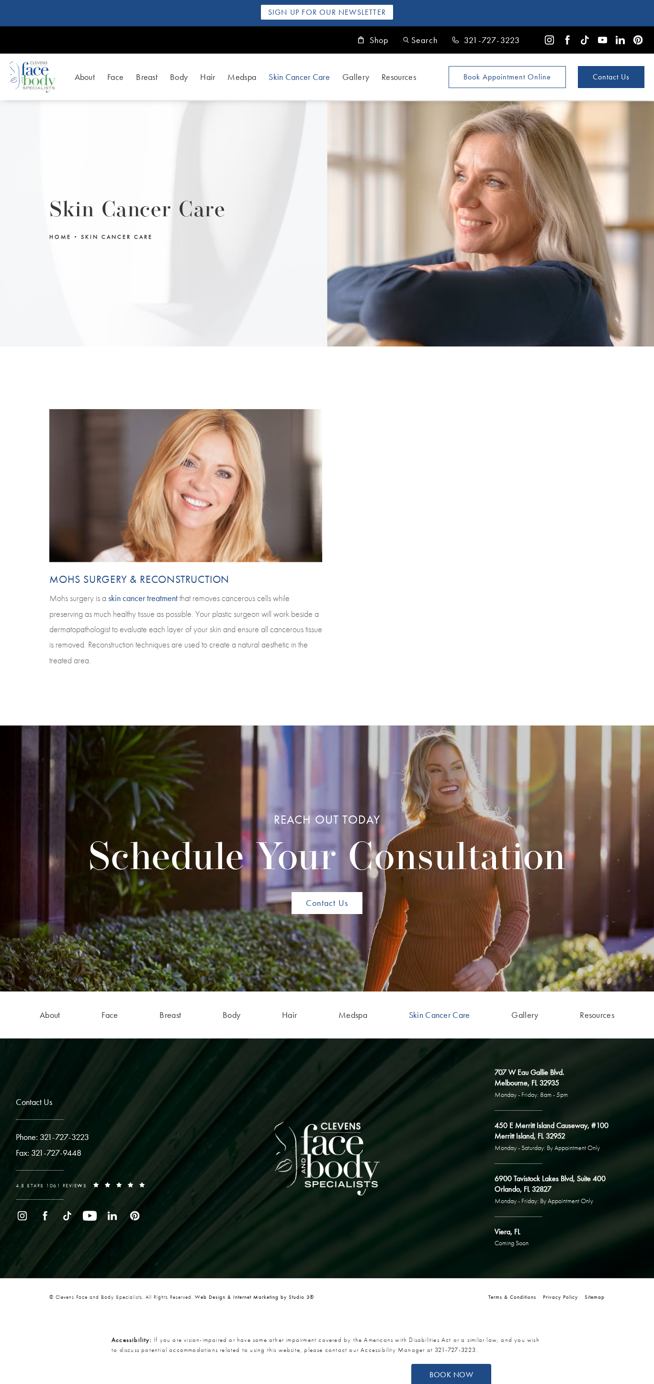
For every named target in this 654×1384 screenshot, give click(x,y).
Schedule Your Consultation (327, 846)
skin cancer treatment (143, 597)
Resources (399, 76)
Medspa (241, 76)
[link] (486, 40)
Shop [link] (379, 40)
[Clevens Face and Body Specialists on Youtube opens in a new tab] (602, 39)
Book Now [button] (451, 1375)
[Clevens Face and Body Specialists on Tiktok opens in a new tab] (584, 39)
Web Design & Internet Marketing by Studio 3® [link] (254, 1297)
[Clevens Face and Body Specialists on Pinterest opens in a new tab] (637, 39)
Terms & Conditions (512, 1297)
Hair (207, 76)
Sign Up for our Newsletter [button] (327, 12)
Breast (147, 76)
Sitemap (595, 1297)
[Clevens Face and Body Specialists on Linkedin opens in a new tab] (620, 39)
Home (60, 236)
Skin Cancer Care (299, 76)
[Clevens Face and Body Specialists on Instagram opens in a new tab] (549, 39)
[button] (420, 39)
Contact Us (611, 77)
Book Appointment (507, 77)
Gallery (355, 76)
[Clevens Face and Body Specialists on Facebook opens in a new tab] (567, 39)
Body (179, 76)
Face (115, 76)
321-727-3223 (455, 1350)
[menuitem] (549, 39)
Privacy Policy (560, 1297)
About (85, 76)
